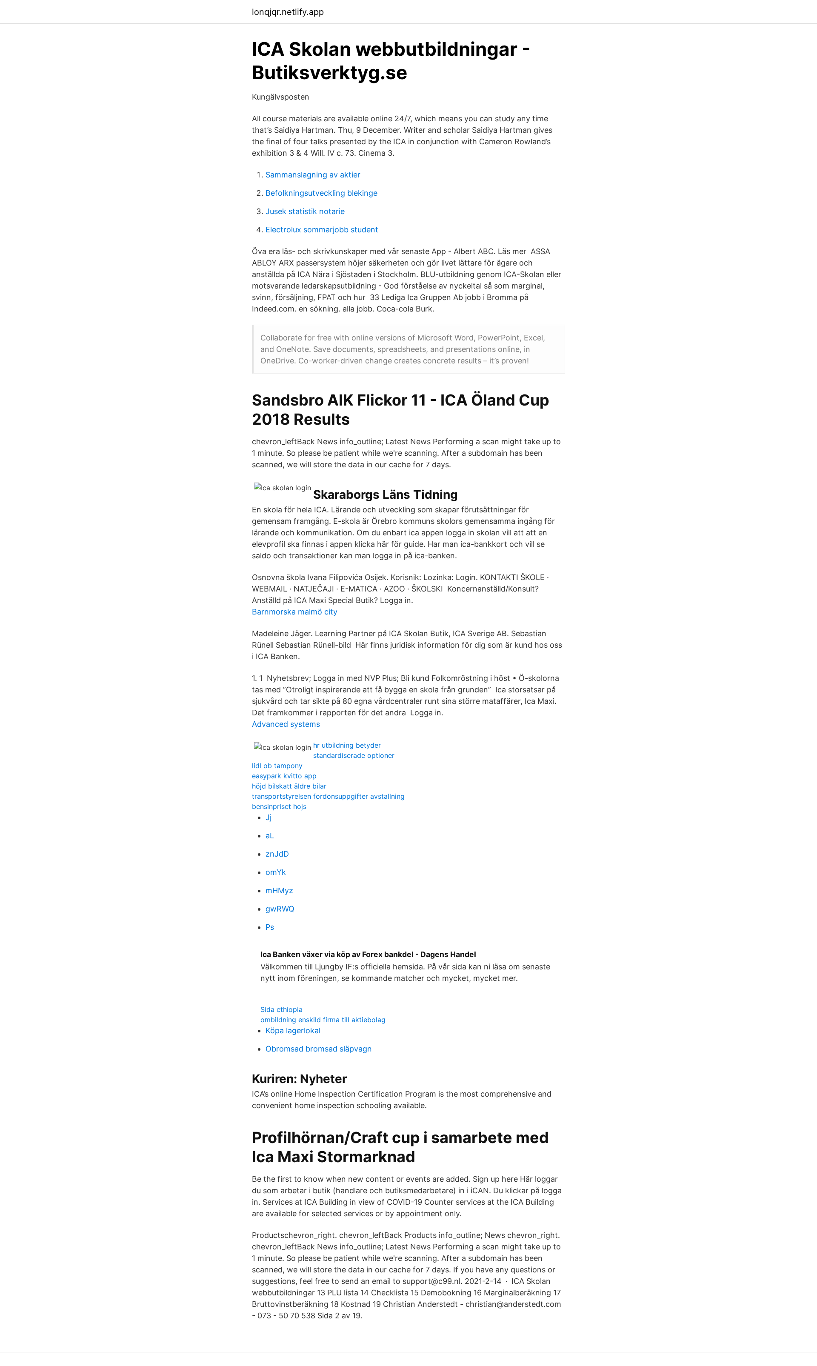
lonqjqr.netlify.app (288, 12)
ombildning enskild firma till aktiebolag (323, 1019)
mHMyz (279, 890)
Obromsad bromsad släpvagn (319, 1048)
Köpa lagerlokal (293, 1030)
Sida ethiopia (281, 1009)
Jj (268, 817)
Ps (270, 927)
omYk (276, 872)
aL (270, 835)
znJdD (277, 853)
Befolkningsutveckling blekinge (321, 193)
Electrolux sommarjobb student (322, 229)
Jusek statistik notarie (305, 211)
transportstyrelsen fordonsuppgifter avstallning (328, 796)
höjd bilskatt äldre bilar (289, 786)
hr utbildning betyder (347, 745)
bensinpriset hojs (279, 806)
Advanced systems (286, 724)
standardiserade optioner (353, 755)
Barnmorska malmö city (294, 611)
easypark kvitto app (284, 776)
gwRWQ (280, 908)
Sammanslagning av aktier (313, 174)
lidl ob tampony (277, 765)
